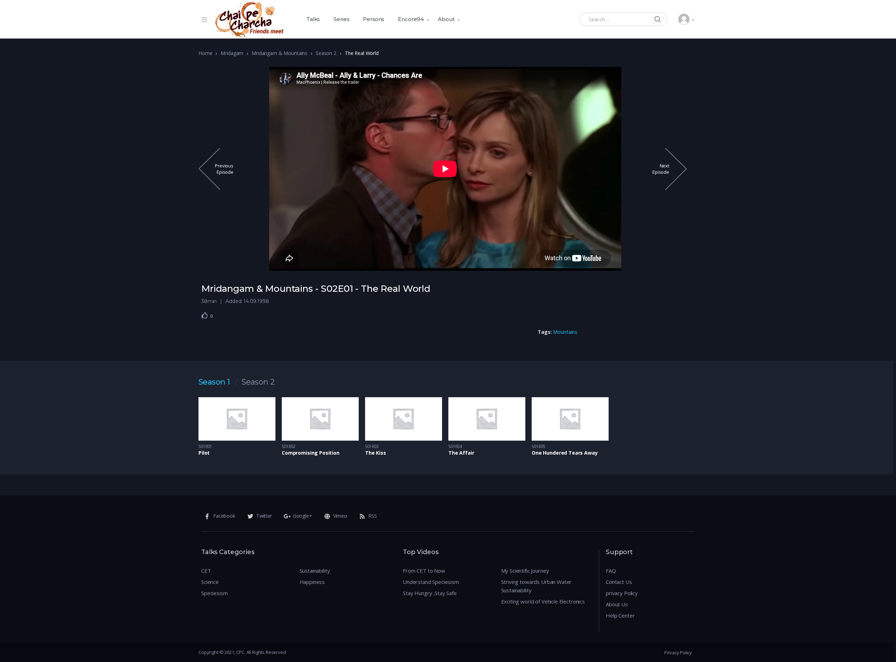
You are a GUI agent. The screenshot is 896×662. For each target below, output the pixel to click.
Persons (373, 19)
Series (341, 19)
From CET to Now (424, 570)
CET (206, 570)
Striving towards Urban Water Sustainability (536, 586)
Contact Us (619, 581)
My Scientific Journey (525, 570)
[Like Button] (204, 315)
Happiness (312, 581)
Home (205, 53)
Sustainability (315, 570)
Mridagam (231, 53)
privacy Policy (622, 593)
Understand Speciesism (431, 581)
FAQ (611, 570)
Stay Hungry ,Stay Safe (430, 593)
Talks (313, 19)
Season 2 (326, 53)
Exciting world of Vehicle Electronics (543, 601)
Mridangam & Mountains (279, 53)
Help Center (620, 615)
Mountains (565, 331)
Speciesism (214, 593)
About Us (617, 604)
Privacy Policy (678, 652)
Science (210, 581)
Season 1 (214, 382)
